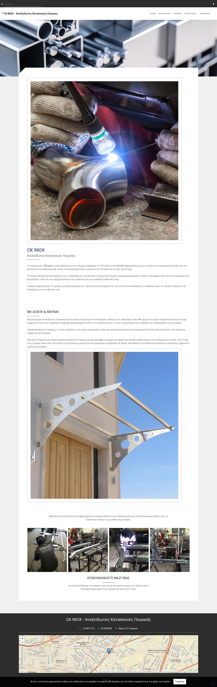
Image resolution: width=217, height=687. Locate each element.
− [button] (22, 642)
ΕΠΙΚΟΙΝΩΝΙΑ (205, 13)
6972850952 (106, 628)
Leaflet (100, 672)
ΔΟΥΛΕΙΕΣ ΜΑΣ (190, 13)
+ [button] (22, 638)
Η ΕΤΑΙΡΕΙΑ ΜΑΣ (164, 13)
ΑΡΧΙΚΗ (153, 13)
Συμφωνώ (179, 681)
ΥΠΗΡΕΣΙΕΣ (177, 13)
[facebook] (213, 3)
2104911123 (88, 628)
